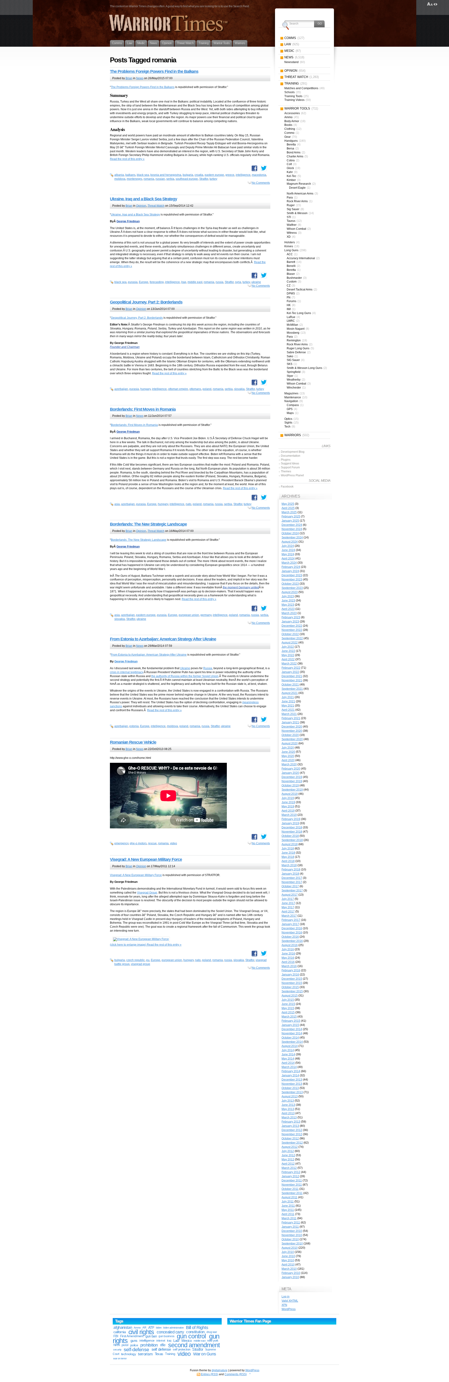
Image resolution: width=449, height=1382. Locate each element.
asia (117, 504)
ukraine (256, 282)
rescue (152, 843)
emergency (121, 843)
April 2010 (288, 1264)
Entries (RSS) (209, 1374)
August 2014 (290, 1046)
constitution (195, 1332)
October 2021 (290, 684)
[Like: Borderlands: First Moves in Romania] (254, 497)
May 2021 (288, 705)
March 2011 (289, 1218)
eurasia (133, 282)
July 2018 (288, 848)
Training (170, 1354)
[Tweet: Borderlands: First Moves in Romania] (264, 497)
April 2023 (288, 609)
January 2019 (290, 823)
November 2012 (292, 1134)
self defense (161, 1349)
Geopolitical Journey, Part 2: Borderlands (146, 302)
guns (134, 1341)
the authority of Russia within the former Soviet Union (184, 676)
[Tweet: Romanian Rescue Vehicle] (264, 837)
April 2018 (288, 861)
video (173, 843)
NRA (116, 1345)
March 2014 (289, 1067)
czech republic (135, 960)
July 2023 (288, 596)
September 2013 (292, 1092)
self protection (181, 1349)
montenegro (134, 178)
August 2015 (290, 995)
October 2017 (290, 886)
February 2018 (291, 869)
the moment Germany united (241, 587)
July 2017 (288, 899)
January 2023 (290, 621)
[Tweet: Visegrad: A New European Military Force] (264, 953)
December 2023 (292, 575)
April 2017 (288, 911)
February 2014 (291, 1071)
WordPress (289, 1309)
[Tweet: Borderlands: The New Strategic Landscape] (264, 608)
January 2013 (290, 1126)
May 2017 (288, 907)
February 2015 (291, 1020)
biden (159, 1327)
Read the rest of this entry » (127, 159)
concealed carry (170, 1332)
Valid (290, 1300)
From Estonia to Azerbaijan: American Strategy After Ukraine (163, 639)
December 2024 (292, 525)
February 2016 (291, 970)
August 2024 (290, 541)
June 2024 (288, 550)
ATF (151, 1327)
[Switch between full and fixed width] (435, 4)
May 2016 (288, 957)
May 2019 (288, 806)
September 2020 (292, 739)
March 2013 (289, 1117)
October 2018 (290, 836)
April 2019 (288, 810)
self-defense (136, 1349)
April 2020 (288, 760)
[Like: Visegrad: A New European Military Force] (254, 953)
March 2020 (289, 764)
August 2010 (290, 1247)
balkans (130, 175)
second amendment (194, 1345)
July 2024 (288, 546)
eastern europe (214, 175)
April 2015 (288, 1012)
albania (119, 175)
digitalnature (220, 1370)
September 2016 (292, 941)
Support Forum (290, 467)
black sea (143, 175)
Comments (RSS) (235, 1374)
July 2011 (288, 1201)
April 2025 (288, 508)
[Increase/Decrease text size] (430, 4)
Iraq (183, 282)
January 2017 (290, 924)
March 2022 (289, 663)
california (119, 1332)
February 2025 (291, 516)
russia (219, 282)
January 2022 (290, 672)
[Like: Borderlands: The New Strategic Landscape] (254, 608)
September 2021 (292, 688)
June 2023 (288, 600)
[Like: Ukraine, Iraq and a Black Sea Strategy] (254, 275)
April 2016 (288, 962)
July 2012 (288, 1151)
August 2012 (290, 1147)
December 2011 (292, 1180)
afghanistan (122, 1327)
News (139, 78)
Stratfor (203, 178)
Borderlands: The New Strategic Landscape (148, 524)
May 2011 (288, 1210)
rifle (163, 1345)
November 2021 (292, 680)
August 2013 (290, 1096)
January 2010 (290, 1277)
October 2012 (290, 1138)
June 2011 (288, 1205)
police (134, 1345)
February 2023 (291, 617)
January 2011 (290, 1226)
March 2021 (289, 714)
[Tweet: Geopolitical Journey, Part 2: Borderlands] (264, 382)
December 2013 (292, 1079)
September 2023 (292, 588)
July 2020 (288, 747)
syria (238, 282)
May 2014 (288, 1058)
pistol (125, 1345)
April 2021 (288, 709)
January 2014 (290, 1075)
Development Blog (292, 451)
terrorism (145, 1354)
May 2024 (288, 554)
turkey (213, 178)
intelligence (243, 175)
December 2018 (292, 827)
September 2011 (292, 1193)
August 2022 (290, 642)
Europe (143, 282)
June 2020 (288, 751)
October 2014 (290, 1037)
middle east (195, 282)
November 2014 (292, 1033)
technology (128, 1354)
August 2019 (290, 793)
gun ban (151, 1336)
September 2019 (292, 789)
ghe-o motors (138, 843)
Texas (159, 1354)
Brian (129, 78)
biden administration (173, 1327)
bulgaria (188, 175)
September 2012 (292, 1142)
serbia (170, 178)
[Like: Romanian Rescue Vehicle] (254, 837)
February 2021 (291, 718)
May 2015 (288, 1008)
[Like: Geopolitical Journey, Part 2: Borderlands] (254, 382)
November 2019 (292, 781)
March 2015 (289, 1016)
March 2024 (289, 562)
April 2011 (288, 1214)
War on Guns (204, 1353)
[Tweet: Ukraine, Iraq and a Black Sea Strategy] (264, 275)
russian (160, 178)
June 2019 (288, 802)
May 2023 (288, 604)
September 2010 (292, 1243)
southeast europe (187, 178)
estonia (134, 726)
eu (147, 960)
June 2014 (288, 1054)
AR (144, 1327)
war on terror (120, 1358)
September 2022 (292, 638)
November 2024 (292, 529)
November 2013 (292, 1083)
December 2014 (292, 1029)
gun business (166, 1336)
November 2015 (292, 983)
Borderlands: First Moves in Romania (143, 409)
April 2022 (288, 659)
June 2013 (288, 1104)
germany (205, 615)
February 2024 (291, 567)
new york (212, 1340)
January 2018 (290, 873)
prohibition (149, 1345)
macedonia (259, 175)
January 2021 (290, 722)
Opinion (141, 205)
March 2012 (289, 1168)
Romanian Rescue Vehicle (133, 742)
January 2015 (290, 1025)
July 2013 (288, 1100)
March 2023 (289, 613)
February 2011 (291, 1222)
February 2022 (291, 667)
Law (176, 1341)
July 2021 (288, 697)
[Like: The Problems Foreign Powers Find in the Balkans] (254, 168)
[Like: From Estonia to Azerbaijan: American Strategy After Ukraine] (254, 719)
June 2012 (288, 1155)
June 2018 (288, 852)
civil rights (141, 1332)
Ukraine (185, 668)
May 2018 (288, 857)
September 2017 (292, 890)
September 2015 (292, 991)
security (117, 1349)
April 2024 (288, 558)
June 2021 (288, 701)
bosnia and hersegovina (165, 175)
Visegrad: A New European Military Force (146, 859)
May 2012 (288, 1159)
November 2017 (292, 882)
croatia (199, 175)
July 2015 (288, 999)
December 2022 (292, 625)
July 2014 (288, 1050)
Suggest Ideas (290, 463)
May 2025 (288, 503)
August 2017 (290, 894)
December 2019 (292, 777)
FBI (115, 1336)
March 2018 (289, 865)
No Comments (261, 182)
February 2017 (291, 920)
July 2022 (288, 646)
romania (149, 178)
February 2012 (291, 1172)
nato (188, 504)
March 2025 (289, 512)
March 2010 (289, 1268)
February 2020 (291, 768)
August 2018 (290, 844)
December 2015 (292, 978)
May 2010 (288, 1260)
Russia (207, 668)
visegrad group (140, 964)
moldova (119, 178)
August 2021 (290, 693)
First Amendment (132, 1336)
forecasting (157, 282)
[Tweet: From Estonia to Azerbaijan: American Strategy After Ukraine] (264, 719)
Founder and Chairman (125, 347)
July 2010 (288, 1252)
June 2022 (288, 651)
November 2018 (292, 831)
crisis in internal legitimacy (126, 672)
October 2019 (290, 785)
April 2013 (288, 1113)
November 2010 (292, 1235)
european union (189, 615)
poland (207, 389)
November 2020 (292, 730)
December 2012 (292, 1130)
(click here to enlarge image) (128, 944)
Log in (286, 1296)
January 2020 (290, 772)
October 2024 (290, 533)
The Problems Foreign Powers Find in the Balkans (154, 71)
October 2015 (290, 987)
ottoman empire (178, 389)
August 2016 (290, 945)
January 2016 (290, 974)
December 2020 (292, 726)
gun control (191, 1336)
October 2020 (290, 735)
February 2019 (291, 819)
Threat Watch (156, 205)
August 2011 (289, 1197)
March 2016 (289, 966)
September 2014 (292, 1041)
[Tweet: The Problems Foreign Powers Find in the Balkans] (264, 168)
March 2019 (289, 814)
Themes (286, 471)
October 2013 (290, 1088)
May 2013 (288, 1109)
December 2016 (292, 928)
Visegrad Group (147, 892)
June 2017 (288, 903)
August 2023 (290, 592)
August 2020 (290, 743)
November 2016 (292, 932)
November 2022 (292, 630)
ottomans (195, 389)
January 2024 (290, 571)
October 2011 (290, 1189)
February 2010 (291, 1273)
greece (229, 175)
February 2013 (291, 1121)
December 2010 (292, 1231)
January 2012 (290, 1176)
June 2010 (288, 1256)
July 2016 (288, 949)
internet (160, 1340)
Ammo (137, 1327)
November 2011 (292, 1184)
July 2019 (288, 798)
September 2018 (292, 840)
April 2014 (288, 1062)
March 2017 (289, 915)
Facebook (287, 486)
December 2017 (292, 878)
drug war (211, 1332)
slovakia (239, 389)
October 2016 (290, 936)
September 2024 (292, 537)
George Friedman (128, 221)
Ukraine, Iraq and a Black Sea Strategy (143, 199)
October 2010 (290, 1239)
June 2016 (288, 953)
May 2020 (288, 756)
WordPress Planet (292, 475)
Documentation (290, 455)
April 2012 (288, 1163)
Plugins (285, 459)
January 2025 (290, 520)
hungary (145, 389)
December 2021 (292, 676)
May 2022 (288, 655)
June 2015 (288, 1004)
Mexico (186, 1341)
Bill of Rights (197, 1327)
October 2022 (290, 634)
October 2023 (290, 583)
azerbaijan (121, 389)
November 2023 (292, 579)
